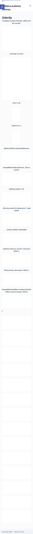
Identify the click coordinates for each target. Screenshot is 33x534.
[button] (2, 6)
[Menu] (30, 5)
